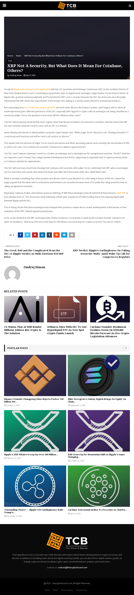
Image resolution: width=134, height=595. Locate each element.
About (55, 590)
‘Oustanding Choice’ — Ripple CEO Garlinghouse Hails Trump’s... (33, 511)
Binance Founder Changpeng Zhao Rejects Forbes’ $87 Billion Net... (34, 400)
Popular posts (17, 348)
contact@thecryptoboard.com (72, 567)
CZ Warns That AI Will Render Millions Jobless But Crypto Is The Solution (23, 330)
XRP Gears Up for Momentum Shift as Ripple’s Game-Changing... (97, 456)
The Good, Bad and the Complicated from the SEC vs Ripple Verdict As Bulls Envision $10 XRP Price (34, 253)
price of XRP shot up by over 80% (39, 107)
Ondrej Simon (16, 75)
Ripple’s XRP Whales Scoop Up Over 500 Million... (31, 454)
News (10, 61)
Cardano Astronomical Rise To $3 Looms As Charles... (97, 509)
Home (47, 590)
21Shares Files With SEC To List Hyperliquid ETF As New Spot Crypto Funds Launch (67, 330)
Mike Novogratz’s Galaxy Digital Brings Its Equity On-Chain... (97, 400)
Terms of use (81, 590)
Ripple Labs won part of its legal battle (32, 89)
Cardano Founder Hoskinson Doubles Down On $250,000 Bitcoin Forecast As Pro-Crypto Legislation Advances (109, 331)
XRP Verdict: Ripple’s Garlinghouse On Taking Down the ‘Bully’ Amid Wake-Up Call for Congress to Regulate (101, 253)
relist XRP (121, 193)
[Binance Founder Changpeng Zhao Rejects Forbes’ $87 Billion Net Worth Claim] (35, 375)
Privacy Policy (67, 590)
